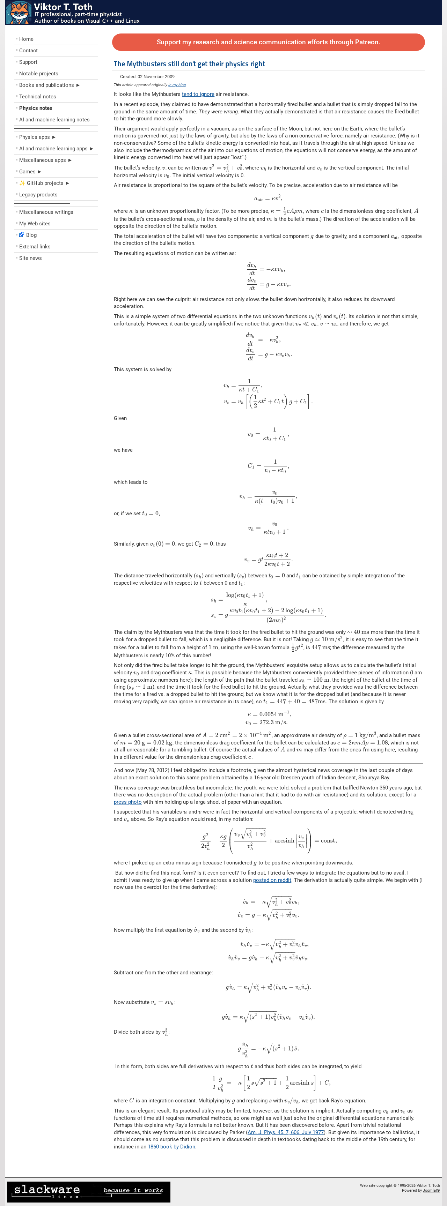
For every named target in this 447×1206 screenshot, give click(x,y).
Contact (28, 50)
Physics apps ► (38, 137)
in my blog (177, 85)
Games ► (30, 171)
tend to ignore (198, 94)
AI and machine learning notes (54, 120)
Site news (30, 258)
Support (28, 62)
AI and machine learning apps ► (56, 148)
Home (26, 39)
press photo (128, 802)
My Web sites (35, 223)
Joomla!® (431, 1190)
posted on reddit (272, 880)
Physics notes (35, 108)
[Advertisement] (56, 317)
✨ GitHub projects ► (44, 183)
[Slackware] (88, 1201)
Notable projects (38, 73)
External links (35, 247)
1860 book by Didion (171, 1147)
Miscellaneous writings (46, 212)
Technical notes (37, 96)
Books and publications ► (50, 85)
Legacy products (38, 195)
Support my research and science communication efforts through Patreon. (268, 42)
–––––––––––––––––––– (42, 128)
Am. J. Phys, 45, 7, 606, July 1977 (286, 1132)
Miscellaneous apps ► (46, 160)
